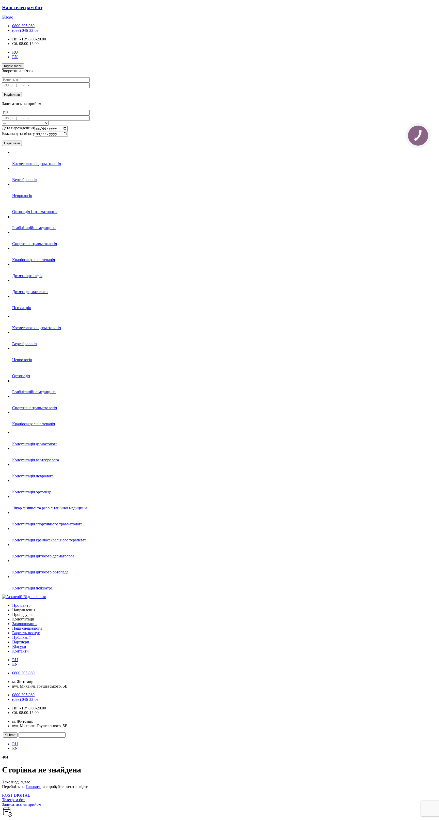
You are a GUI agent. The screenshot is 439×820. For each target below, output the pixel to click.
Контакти (20, 651)
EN (15, 57)
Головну (33, 786)
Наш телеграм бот (22, 7)
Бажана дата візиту (18, 133)
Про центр (21, 605)
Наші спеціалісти (27, 628)
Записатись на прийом (21, 804)
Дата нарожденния (18, 128)
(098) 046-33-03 (25, 30)
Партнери (20, 642)
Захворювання (24, 623)
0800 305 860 (23, 26)
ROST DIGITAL (16, 795)
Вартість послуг (26, 633)
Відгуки (19, 646)
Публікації (21, 637)
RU (15, 52)
